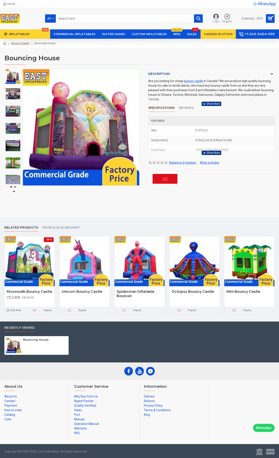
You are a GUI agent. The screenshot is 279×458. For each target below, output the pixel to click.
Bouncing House (36, 339)
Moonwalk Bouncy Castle (29, 292)
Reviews (186, 108)
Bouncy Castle (20, 43)
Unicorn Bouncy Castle (82, 292)
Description (159, 74)
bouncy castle (193, 81)
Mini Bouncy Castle (243, 292)
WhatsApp (264, 427)
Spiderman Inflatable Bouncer (136, 294)
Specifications (161, 108)
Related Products (21, 227)
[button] (13, 72)
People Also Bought (61, 227)
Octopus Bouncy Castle (193, 292)
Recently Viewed (19, 328)
